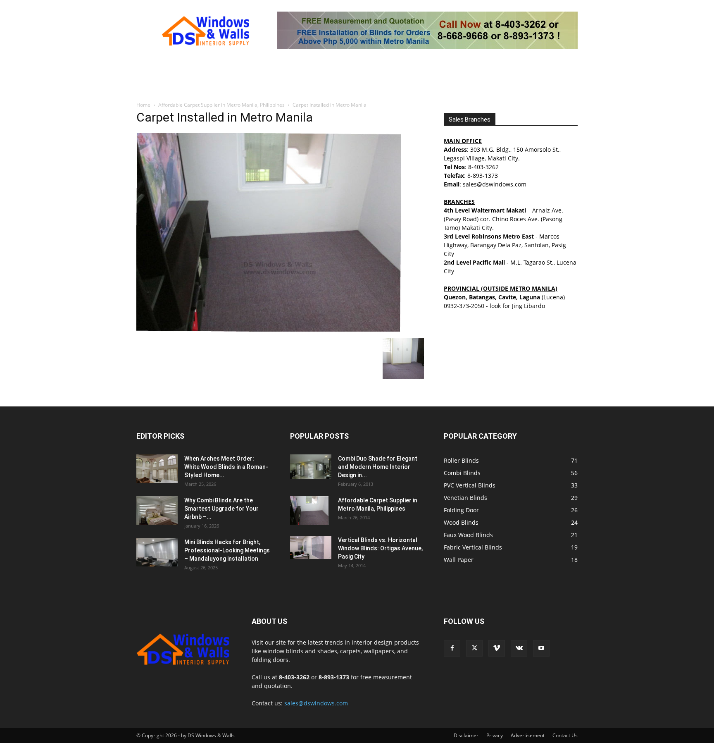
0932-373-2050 (464, 306)
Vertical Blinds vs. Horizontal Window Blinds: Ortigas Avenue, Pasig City (380, 548)
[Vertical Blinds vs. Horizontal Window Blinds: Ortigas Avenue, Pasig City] (310, 547)
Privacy (494, 735)
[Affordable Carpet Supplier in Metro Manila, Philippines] (309, 510)
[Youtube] (541, 648)
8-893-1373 (482, 175)
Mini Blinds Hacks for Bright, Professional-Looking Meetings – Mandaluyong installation (227, 550)
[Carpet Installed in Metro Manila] (268, 329)
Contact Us (565, 735)
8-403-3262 (483, 167)
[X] (474, 648)
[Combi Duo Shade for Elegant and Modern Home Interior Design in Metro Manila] (310, 466)
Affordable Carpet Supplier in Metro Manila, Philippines (221, 104)
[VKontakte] (519, 648)
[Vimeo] (496, 648)
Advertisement (528, 735)
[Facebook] (452, 648)
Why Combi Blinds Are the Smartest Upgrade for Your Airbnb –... (221, 508)
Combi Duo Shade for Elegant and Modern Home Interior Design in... (377, 466)
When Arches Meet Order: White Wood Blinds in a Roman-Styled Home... (226, 466)
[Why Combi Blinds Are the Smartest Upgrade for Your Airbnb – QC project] (157, 510)
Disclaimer (466, 735)
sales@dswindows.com (316, 703)
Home (143, 104)
